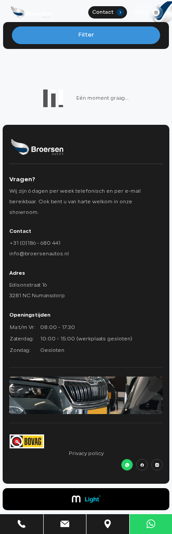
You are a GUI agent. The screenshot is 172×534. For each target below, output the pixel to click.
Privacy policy (86, 453)
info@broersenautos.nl (39, 254)
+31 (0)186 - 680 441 (34, 243)
